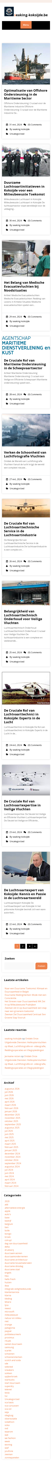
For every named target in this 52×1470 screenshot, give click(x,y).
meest (8, 1308)
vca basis (9, 1402)
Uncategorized (17, 133)
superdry (9, 1386)
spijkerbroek (11, 1376)
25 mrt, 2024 (15, 652)
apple (7, 1211)
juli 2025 (9, 1130)
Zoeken (10, 958)
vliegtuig (9, 1415)
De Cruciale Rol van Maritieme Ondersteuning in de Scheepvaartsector (25, 364)
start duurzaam (12, 1382)
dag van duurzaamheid (16, 1243)
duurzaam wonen (13, 1253)
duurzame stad (12, 1269)
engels (8, 1272)
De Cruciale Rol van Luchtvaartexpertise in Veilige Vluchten (22, 805)
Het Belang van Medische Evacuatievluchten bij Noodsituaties (24, 286)
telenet (8, 1389)
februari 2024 (11, 1186)
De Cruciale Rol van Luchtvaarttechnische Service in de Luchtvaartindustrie (21, 529)
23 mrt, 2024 (15, 832)
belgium (9, 1224)
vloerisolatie (11, 1418)
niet (7, 1321)
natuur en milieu (13, 1318)
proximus (9, 1337)
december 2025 (12, 1114)
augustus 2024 (12, 1166)
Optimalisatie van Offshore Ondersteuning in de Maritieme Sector (25, 94)
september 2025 (13, 1124)
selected (9, 1366)
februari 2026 (11, 1108)
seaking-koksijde (21, 129)
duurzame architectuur (16, 1259)
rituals (8, 1340)
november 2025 (12, 1117)
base (7, 1217)
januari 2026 (11, 1111)
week (7, 1441)
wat (6, 1434)
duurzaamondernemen (16, 1256)
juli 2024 (9, 1169)
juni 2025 (9, 1134)
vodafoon (9, 1421)
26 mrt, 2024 (15, 561)
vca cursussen (12, 1405)
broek (8, 1236)
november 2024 (12, 1156)
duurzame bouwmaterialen (18, 1262)
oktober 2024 (11, 1160)
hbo (7, 1275)
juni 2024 (9, 1173)
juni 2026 (9, 1095)
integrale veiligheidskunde (18, 1288)
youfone (9, 1451)
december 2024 (12, 1153)
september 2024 (13, 1163)
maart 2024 (10, 1182)
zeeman (9, 1454)
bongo (8, 1233)
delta (7, 1246)
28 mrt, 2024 (15, 394)
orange (8, 1324)
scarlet (8, 1350)
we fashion (10, 1438)
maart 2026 (10, 1104)
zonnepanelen (12, 1457)
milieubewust (11, 1314)
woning (8, 1444)
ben (7, 1227)
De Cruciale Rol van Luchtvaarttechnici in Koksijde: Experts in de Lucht (22, 716)
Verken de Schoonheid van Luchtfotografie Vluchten (25, 454)
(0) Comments (34, 124)
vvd (6, 1428)
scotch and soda (13, 1360)
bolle (7, 1230)
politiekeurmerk (13, 1334)
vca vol (8, 1408)
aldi (6, 1204)
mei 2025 (9, 1137)
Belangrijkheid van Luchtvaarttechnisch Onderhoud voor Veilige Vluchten (23, 617)
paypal (8, 1331)
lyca (6, 1305)
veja (7, 1412)
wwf (7, 1447)
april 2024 (10, 1179)
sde (6, 1363)
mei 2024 (9, 1176)
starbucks (10, 1379)
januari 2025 (11, 1150)
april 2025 (10, 1140)
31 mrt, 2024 (15, 124)
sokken (8, 1373)
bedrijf (8, 1220)
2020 (7, 1201)
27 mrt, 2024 (15, 479)
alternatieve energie (15, 1207)
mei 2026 (9, 1098)
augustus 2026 (12, 1088)
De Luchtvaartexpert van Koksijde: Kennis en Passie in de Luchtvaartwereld (25, 894)
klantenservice (12, 1292)
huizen (8, 1282)
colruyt (8, 1240)
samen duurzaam (13, 1344)
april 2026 (10, 1101)
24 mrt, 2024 (15, 745)
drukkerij (9, 1249)
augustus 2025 (12, 1127)
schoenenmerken (13, 1357)
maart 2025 (10, 1143)
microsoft (9, 1311)
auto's (8, 1214)
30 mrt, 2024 (15, 220)
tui (6, 1395)
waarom (9, 1431)
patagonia (10, 1327)
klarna (8, 1295)
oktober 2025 (11, 1121)
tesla (7, 1392)
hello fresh (10, 1279)
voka (7, 1425)
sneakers (9, 1369)
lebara (8, 1301)
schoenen (9, 1353)
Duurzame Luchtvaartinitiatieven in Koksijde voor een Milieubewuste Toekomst (24, 188)
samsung (9, 1347)
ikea (7, 1285)
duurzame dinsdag (14, 1266)
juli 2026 (9, 1091)
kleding (8, 1298)
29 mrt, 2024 (15, 316)
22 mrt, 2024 (15, 924)
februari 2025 (11, 1147)
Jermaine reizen (12, 1056)
